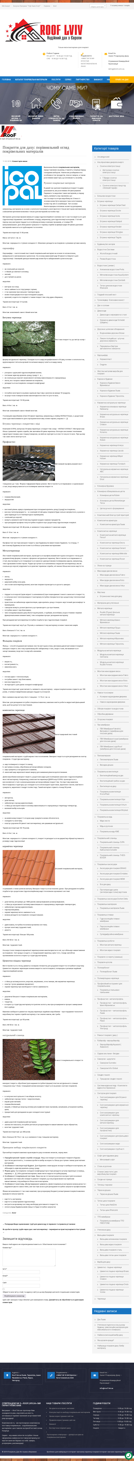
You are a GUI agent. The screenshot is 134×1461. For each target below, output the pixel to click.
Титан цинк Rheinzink (109, 1210)
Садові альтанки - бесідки (108, 1054)
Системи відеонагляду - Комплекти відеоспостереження (112, 1087)
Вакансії (98, 80)
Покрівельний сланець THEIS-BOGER (112, 856)
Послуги (56, 80)
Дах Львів (101, 1319)
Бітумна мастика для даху (111, 596)
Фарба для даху (103, 1262)
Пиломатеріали (103, 756)
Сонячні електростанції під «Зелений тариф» (114, 187)
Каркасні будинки (104, 379)
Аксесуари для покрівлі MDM (112, 879)
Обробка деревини (105, 714)
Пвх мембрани (103, 725)
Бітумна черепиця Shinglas (111, 232)
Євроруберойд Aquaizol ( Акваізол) (110, 1045)
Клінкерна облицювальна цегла (111, 491)
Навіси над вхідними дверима (112, 702)
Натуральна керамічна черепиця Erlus (114, 478)
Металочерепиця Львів (110, 633)
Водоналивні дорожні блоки (112, 333)
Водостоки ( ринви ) (106, 266)
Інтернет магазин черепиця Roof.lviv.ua (116, 1452)
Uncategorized (103, 157)
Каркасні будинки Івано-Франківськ (110, 384)
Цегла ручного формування (112, 508)
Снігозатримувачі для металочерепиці (109, 1121)
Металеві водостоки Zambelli (112, 280)
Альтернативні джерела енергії (110, 162)
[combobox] (98, 6)
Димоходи (101, 311)
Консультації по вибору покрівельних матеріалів (69, 1412)
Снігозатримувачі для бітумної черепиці (113, 1098)
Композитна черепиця (107, 531)
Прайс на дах (122, 80)
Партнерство (83, 80)
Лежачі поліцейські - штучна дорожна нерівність (112, 339)
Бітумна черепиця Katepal (111, 221)
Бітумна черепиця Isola (110, 216)
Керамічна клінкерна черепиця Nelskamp (113, 408)
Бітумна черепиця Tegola (110, 237)
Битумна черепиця (12, 317)
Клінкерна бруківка (105, 486)
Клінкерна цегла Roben (110, 495)
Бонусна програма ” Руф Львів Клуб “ (27, 6)
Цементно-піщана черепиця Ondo (114, 1284)
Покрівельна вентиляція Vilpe (112, 799)
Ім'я (5, 1269)
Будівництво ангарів (106, 244)
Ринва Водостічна (108, 259)
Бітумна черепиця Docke (110, 211)
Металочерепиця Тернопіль (112, 644)
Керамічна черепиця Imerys (112, 445)
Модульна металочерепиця (109, 651)
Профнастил (9, 441)
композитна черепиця (13, 710)
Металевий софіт (107, 1160)
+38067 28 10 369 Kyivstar (66, 1375)
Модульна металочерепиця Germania (112, 655)
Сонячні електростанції (110, 166)
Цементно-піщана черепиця (17, 960)
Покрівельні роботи (105, 941)
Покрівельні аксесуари (107, 864)
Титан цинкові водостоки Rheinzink (111, 287)
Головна (6, 80)
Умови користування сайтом (61, 1416)
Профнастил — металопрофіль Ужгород (113, 1027)
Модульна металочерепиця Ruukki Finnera (112, 663)
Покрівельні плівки (105, 915)
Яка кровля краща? (105, 1340)
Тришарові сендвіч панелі (111, 1079)
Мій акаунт (6, 6)
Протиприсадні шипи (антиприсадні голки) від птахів (113, 891)
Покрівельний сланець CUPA (112, 842)
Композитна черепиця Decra (112, 543)
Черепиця (101, 1299)
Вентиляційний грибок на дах (112, 781)
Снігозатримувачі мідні (110, 1144)
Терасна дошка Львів (109, 1194)
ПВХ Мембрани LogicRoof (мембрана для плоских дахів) (113, 748)
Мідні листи (105, 821)
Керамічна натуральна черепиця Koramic (114, 431)
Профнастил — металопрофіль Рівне (113, 1019)
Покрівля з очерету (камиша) (109, 957)
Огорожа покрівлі (105, 719)
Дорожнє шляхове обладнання (110, 329)
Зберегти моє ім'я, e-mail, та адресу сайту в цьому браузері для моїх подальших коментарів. (41, 1292)
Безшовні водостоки (106, 196)
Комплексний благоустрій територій (113, 515)
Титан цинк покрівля (106, 1201)
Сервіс (68, 80)
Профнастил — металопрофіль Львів (113, 1012)
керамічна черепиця (13, 846)
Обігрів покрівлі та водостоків (110, 709)
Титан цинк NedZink (108, 1205)
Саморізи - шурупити (106, 1059)
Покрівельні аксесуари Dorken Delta (112, 899)
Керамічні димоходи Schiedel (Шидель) (112, 321)
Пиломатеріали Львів (109, 759)
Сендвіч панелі (103, 1075)
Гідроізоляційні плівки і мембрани (110, 920)
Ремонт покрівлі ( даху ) (107, 1035)
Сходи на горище (104, 1179)
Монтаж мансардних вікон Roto (113, 681)
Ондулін (103, 365)
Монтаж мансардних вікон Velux (114, 686)
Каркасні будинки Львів (110, 391)
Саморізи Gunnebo (108, 1063)
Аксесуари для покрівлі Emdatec (114, 874)
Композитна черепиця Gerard (112, 548)
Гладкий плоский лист (106, 295)
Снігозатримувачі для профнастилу (109, 1129)
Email (5, 1276)
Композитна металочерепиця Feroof (113, 536)
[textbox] (98, 6)
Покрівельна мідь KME (109, 831)
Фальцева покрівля (12, 641)
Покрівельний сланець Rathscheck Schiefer (109, 848)
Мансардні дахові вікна (107, 571)
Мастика (101, 592)
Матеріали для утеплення (108, 603)
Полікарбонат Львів (108, 972)
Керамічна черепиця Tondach (112, 464)
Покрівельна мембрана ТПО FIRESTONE (112, 1222)
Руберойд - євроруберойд (108, 1041)
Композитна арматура (107, 520)
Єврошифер (102, 355)
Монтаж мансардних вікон (108, 671)
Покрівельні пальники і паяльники (110, 991)
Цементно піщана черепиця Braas (114, 1271)
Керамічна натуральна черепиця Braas (114, 415)
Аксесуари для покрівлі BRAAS (113, 868)
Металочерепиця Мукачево (112, 638)
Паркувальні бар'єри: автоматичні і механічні (110, 347)
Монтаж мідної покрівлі (110, 950)
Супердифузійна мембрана (111, 934)
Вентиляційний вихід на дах (111, 775)
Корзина (47, 6)
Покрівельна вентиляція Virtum (113, 805)
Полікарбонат (103, 968)
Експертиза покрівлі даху (60, 1428)
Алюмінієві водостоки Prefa (112, 269)
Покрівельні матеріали (107, 904)
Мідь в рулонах (106, 826)
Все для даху (105, 884)
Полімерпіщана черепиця (108, 978)
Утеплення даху (104, 1230)
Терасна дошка (103, 1190)
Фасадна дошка (106, 765)
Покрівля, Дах (13, 1452)
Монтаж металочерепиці (110, 945)
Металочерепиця (11, 550)
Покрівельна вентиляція (107, 772)
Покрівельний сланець (107, 838)
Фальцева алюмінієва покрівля (113, 1239)
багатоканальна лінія (65, 1378)
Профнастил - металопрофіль (110, 999)
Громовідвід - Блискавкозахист (110, 300)
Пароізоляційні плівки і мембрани (110, 927)
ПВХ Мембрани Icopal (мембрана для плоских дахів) (114, 740)
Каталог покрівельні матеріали (31, 80)
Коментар (7, 1248)
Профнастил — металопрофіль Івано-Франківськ (113, 1004)
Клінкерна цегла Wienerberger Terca (112, 502)
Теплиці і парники (104, 1185)
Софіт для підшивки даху (107, 1156)
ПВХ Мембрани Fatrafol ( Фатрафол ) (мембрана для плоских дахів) (111, 731)
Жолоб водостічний (108, 253)
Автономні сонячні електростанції (111, 171)
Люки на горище (104, 566)
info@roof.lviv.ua (116, 69)
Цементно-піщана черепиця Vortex (112, 1291)
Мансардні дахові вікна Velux (112, 586)
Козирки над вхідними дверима (113, 697)
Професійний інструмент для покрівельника (109, 985)
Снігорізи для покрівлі (106, 1093)
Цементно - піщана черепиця (109, 1267)
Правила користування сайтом (62, 1420)
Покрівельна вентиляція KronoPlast (110, 793)
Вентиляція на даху (108, 786)
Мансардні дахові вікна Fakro (112, 575)
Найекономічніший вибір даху (110, 1335)
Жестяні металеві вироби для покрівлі (110, 372)
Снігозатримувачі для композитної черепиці (109, 1114)
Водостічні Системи (105, 250)
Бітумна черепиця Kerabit (110, 227)
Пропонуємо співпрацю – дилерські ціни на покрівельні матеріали (65, 1436)
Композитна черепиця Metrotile (113, 553)
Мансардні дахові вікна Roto (112, 580)
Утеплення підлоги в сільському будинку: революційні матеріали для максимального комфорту (112, 1327)
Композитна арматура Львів (112, 524)
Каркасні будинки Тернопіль (112, 396)
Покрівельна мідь (104, 817)
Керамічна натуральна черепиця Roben (114, 439)
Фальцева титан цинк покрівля (113, 1255)
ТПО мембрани (103, 1217)
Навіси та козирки (105, 693)
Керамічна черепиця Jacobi (112, 451)
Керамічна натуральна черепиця (111, 403)
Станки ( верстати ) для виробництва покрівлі (107, 1173)
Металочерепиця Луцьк (110, 628)
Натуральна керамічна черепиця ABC (114, 470)
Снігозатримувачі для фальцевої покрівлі (114, 1137)
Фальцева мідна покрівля (111, 1244)
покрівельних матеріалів (68, 167)
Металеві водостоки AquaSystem (114, 275)
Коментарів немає (19, 161)
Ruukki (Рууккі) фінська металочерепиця (110, 613)
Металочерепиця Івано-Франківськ (110, 621)
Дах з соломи (103, 305)
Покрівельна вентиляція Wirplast (114, 810)
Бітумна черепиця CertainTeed (112, 205)
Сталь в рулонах (104, 1166)
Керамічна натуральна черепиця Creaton (114, 423)
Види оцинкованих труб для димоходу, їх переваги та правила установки (39, 1224)
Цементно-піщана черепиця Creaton (112, 1278)
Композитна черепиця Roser (112, 559)
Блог (55, 6)
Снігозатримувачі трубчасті (112, 1149)
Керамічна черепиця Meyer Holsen (111, 457)
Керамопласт (106, 359)
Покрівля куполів (104, 962)
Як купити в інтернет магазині (61, 1408)
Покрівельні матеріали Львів (112, 908)
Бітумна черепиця (105, 201)
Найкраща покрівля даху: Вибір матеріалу (110, 1347)
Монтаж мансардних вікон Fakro (114, 675)
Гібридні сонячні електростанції (110, 179)
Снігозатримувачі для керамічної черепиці (114, 1106)
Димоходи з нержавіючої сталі (113, 315)
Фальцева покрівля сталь (111, 1250)
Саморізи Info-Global (109, 1068)
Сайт (5, 1283)
